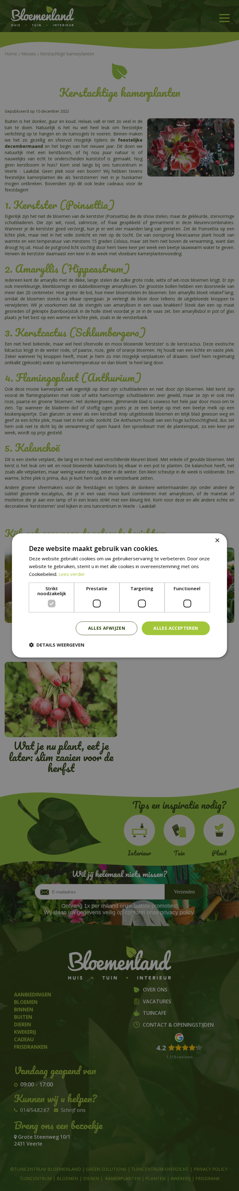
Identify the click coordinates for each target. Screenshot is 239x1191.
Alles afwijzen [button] (106, 628)
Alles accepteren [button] (175, 628)
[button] (56, 645)
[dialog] (119, 595)
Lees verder (72, 574)
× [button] (217, 540)
